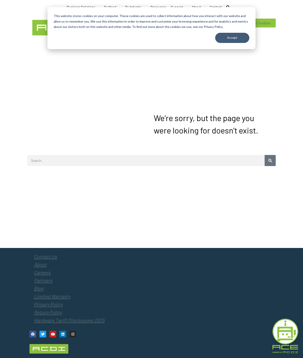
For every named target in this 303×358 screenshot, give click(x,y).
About (40, 264)
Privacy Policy (48, 304)
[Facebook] (33, 334)
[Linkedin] (62, 334)
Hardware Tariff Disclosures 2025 (69, 320)
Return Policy (48, 312)
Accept (232, 37)
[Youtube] (52, 334)
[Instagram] (72, 334)
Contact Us (45, 256)
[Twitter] (42, 334)
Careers (42, 272)
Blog (38, 288)
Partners (43, 280)
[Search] (270, 160)
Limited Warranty (52, 296)
